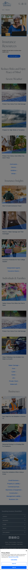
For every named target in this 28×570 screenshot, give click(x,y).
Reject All (14, 563)
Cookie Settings (14, 559)
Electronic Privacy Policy (13, 557)
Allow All (14, 567)
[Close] (26, 550)
